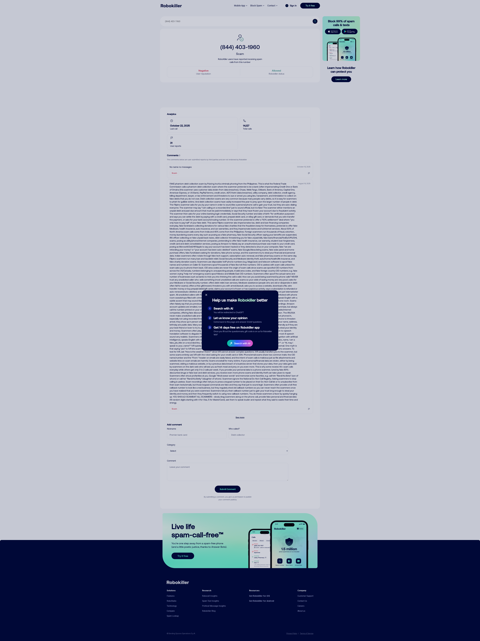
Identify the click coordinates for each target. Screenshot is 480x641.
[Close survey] (206, 294)
